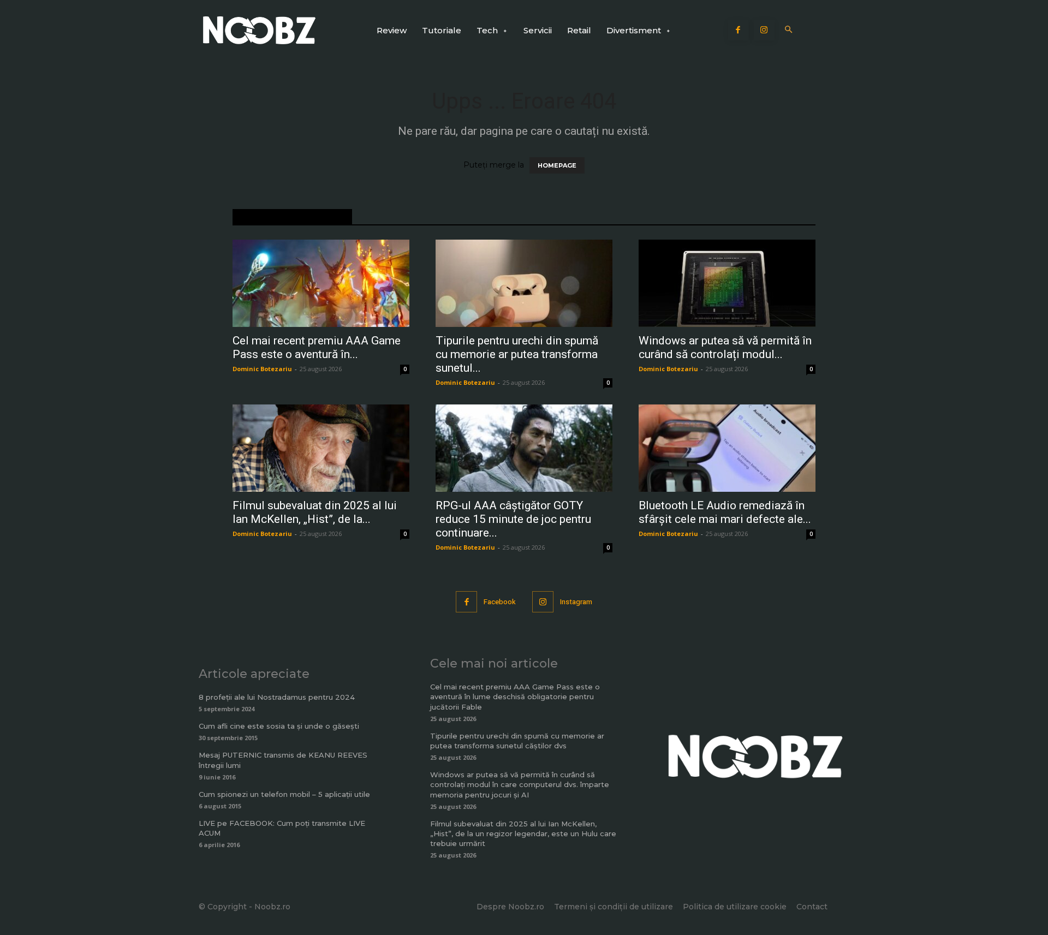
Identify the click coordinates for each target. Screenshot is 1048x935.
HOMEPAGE (557, 165)
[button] (789, 30)
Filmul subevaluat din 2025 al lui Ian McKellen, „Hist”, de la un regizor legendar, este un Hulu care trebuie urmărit (523, 833)
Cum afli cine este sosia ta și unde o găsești (279, 726)
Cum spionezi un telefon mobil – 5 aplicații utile (284, 794)
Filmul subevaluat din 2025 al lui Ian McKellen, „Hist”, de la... (315, 512)
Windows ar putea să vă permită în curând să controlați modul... (725, 347)
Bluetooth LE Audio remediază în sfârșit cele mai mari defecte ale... (725, 512)
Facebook (500, 602)
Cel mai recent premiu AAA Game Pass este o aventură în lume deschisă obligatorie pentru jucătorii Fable (515, 696)
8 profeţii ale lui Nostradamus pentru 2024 (277, 697)
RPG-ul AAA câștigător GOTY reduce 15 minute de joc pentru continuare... (513, 519)
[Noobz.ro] (259, 30)
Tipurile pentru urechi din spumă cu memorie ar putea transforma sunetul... (517, 354)
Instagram (576, 602)
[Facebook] (738, 30)
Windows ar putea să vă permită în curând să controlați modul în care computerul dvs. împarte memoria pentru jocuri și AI (519, 784)
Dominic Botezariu (262, 369)
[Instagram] (764, 30)
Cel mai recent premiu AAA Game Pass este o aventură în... (317, 347)
